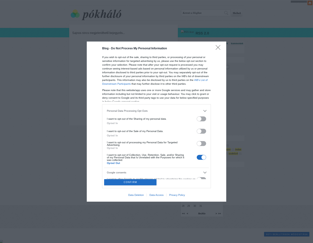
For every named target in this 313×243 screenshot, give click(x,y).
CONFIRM (130, 182)
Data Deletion (136, 194)
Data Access (156, 194)
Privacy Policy (177, 194)
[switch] (201, 118)
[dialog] (156, 122)
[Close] (219, 48)
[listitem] (156, 111)
